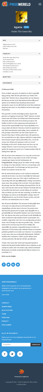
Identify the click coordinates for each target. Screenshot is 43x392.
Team (4, 314)
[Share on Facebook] (4, 265)
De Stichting (7, 310)
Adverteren (7, 306)
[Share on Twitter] (8, 265)
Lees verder (5, 294)
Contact (5, 303)
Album (26, 27)
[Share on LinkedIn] (13, 265)
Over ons (5, 317)
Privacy (5, 321)
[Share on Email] (18, 265)
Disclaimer (6, 325)
